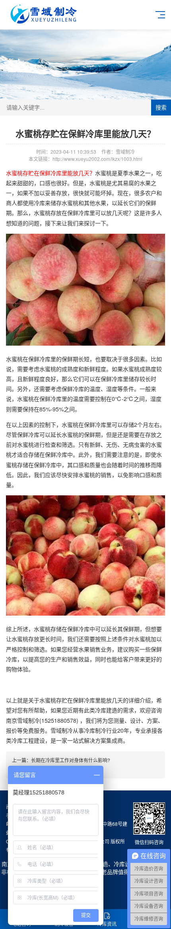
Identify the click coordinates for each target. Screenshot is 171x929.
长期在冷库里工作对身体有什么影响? (70, 760)
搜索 (161, 107)
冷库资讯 (107, 923)
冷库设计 (125, 864)
